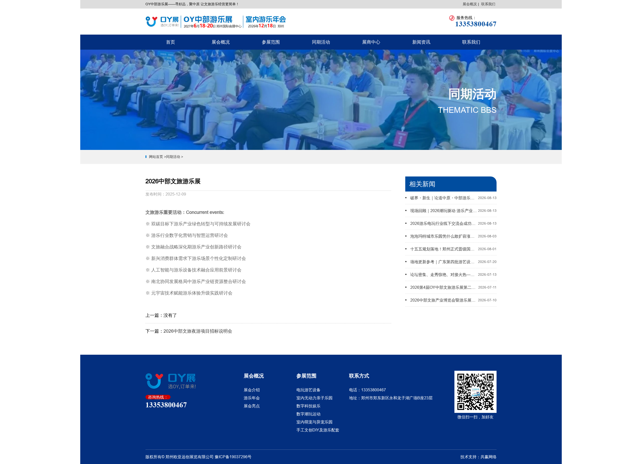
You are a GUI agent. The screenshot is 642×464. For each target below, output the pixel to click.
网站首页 (156, 157)
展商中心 (371, 42)
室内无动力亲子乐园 (314, 398)
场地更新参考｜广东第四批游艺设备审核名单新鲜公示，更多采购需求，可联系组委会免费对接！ (496, 261)
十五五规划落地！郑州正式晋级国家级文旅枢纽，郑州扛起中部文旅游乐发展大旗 (482, 249)
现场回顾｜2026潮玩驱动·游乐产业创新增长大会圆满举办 (461, 210)
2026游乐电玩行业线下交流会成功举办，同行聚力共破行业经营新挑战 (473, 223)
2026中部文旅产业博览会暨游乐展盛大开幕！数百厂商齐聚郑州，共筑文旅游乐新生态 (487, 300)
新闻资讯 (421, 42)
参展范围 (271, 42)
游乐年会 (252, 398)
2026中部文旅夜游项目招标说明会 (198, 331)
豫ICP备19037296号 (233, 456)
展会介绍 (252, 390)
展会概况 (470, 4)
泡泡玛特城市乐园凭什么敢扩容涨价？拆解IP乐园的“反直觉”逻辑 (467, 236)
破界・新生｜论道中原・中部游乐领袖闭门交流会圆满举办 (462, 198)
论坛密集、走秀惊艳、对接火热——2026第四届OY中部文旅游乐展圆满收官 (477, 274)
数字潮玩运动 (308, 414)
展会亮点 (252, 406)
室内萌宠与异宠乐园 (314, 422)
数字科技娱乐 (308, 406)
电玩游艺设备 (308, 390)
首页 (170, 42)
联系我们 (488, 4)
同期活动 (321, 42)
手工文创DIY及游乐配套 (317, 430)
